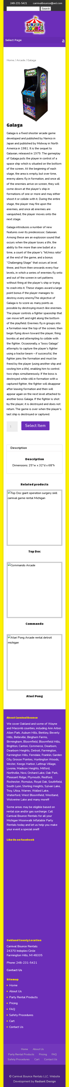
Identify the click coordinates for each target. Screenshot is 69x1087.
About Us (15, 991)
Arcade (20, 60)
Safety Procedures (21, 1015)
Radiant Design (45, 1081)
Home (10, 60)
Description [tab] (18, 448)
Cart (12, 1021)
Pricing (13, 1003)
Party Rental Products (23, 997)
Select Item (35, 425)
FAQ (12, 1009)
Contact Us (14, 970)
